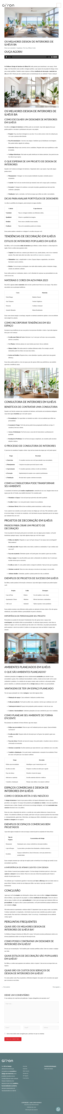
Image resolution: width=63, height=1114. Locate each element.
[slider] (55, 56)
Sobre (25, 1068)
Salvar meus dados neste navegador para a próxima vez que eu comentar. (25, 1033)
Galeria (25, 1073)
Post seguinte (57, 987)
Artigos (25, 1075)
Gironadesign (34, 914)
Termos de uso (31, 1107)
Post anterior (6, 987)
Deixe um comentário (10, 48)
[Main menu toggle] (59, 5)
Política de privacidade (31, 1104)
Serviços (26, 1071)
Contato (26, 1078)
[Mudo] (52, 57)
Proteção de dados (31, 1109)
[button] (58, 1109)
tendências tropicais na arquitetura (41, 255)
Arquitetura (19, 48)
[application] (31, 57)
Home (25, 1066)
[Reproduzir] (6, 57)
